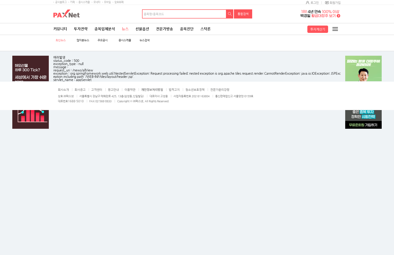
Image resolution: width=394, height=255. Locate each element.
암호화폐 (119, 2)
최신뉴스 (61, 40)
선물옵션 (142, 29)
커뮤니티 (60, 29)
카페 (72, 2)
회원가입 (335, 2)
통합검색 (243, 14)
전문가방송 (164, 29)
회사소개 (63, 89)
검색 (229, 14)
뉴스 (125, 29)
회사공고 (80, 89)
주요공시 (103, 40)
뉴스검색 (145, 40)
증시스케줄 (84, 2)
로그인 (315, 2)
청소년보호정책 (195, 89)
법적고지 (174, 89)
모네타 (96, 2)
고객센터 (96, 89)
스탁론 (205, 29)
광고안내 (113, 89)
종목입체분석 (104, 29)
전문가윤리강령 (219, 89)
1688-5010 (76, 101)
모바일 (107, 2)
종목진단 (187, 29)
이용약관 (129, 89)
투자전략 (81, 29)
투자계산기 (317, 29)
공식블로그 (61, 2)
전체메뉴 (335, 29)
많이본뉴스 (83, 40)
